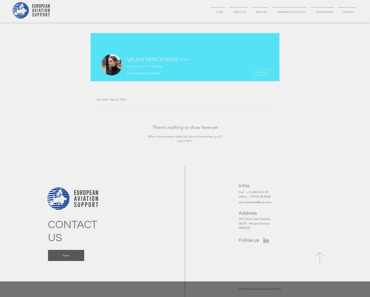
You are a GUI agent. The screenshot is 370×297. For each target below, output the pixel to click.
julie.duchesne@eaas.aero (255, 202)
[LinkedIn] (266, 240)
